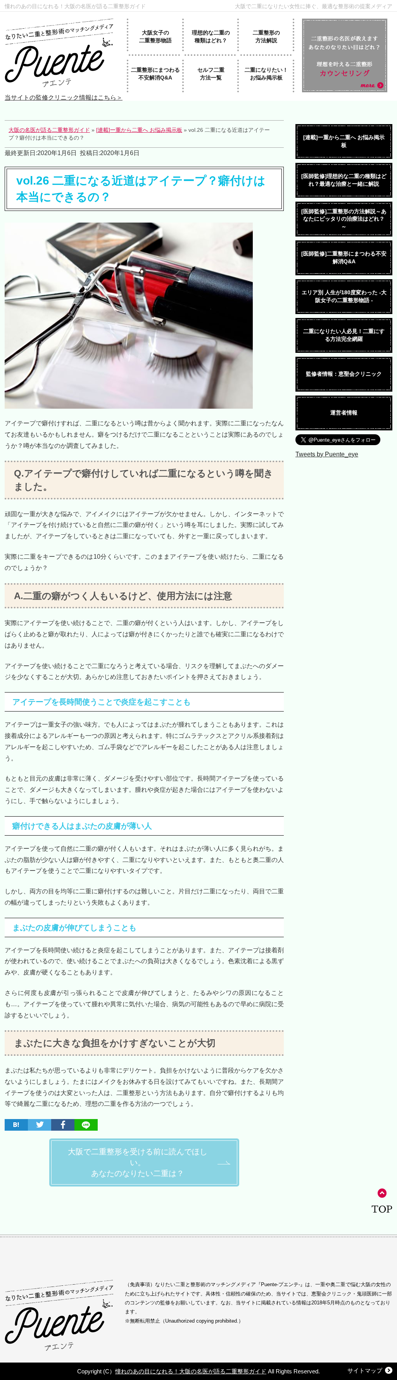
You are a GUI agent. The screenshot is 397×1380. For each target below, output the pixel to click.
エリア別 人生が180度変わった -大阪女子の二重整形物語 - (344, 296)
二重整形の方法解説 (266, 36)
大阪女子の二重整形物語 (155, 36)
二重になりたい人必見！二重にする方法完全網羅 (344, 335)
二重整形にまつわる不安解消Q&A (155, 74)
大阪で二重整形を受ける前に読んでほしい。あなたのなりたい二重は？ (137, 1162)
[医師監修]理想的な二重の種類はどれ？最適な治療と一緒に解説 (344, 180)
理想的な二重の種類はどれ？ (211, 36)
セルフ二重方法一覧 (210, 74)
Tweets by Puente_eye (326, 454)
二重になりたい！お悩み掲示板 (266, 74)
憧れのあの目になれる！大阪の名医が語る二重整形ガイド (75, 6)
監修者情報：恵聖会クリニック (344, 374)
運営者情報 (343, 412)
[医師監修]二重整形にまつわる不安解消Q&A (344, 257)
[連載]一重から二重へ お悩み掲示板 (344, 141)
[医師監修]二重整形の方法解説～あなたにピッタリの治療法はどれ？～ (344, 219)
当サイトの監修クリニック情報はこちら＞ (64, 97)
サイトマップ (364, 1370)
